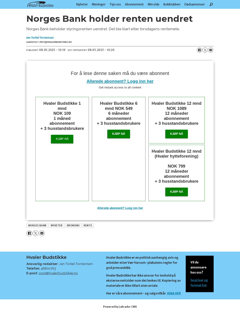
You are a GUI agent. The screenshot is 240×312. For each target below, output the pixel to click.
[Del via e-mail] (210, 50)
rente (88, 225)
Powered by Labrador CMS (120, 306)
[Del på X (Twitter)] (205, 50)
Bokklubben (171, 4)
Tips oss (115, 4)
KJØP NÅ (176, 191)
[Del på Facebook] (199, 50)
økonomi (73, 225)
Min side (153, 4)
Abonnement (134, 4)
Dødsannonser (194, 4)
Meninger (99, 4)
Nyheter (82, 4)
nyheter (57, 225)
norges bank (37, 225)
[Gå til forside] (40, 4)
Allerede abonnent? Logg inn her (120, 81)
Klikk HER (174, 293)
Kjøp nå (62, 139)
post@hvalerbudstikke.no (58, 273)
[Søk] (211, 4)
